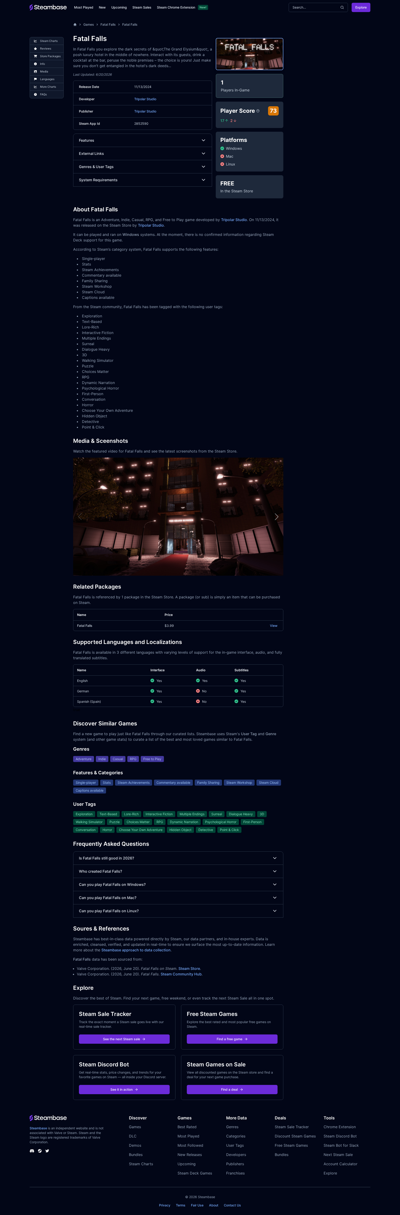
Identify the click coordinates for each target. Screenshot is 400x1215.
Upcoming (119, 7)
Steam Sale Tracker (292, 1126)
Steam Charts (141, 1164)
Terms (180, 1205)
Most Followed (190, 1145)
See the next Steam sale (121, 1039)
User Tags (235, 1145)
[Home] (75, 24)
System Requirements (98, 180)
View (274, 626)
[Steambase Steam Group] (40, 1151)
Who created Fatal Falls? (100, 871)
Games (88, 24)
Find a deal (229, 1089)
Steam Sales (141, 7)
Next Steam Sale (338, 1154)
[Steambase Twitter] (47, 1151)
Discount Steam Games (295, 1136)
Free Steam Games (291, 1145)
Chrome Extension (340, 1126)
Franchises (235, 1173)
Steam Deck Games (195, 1173)
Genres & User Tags (96, 166)
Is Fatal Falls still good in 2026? (106, 858)
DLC (133, 1136)
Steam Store (189, 968)
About (213, 1205)
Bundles (136, 1154)
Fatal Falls (108, 24)
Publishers (235, 1164)
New (102, 7)
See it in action (121, 1089)
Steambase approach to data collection (136, 950)
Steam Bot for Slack (341, 1145)
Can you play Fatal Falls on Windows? (112, 884)
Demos (135, 1145)
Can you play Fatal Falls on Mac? (107, 897)
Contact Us (232, 1205)
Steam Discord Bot (340, 1136)
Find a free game (229, 1039)
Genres (232, 1126)
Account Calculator (340, 1164)
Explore (361, 7)
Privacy (164, 1205)
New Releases (190, 1154)
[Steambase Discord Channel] (32, 1151)
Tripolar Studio (145, 99)
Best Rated (187, 1126)
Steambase (38, 1128)
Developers (236, 1154)
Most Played (83, 7)
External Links (91, 153)
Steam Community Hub (181, 974)
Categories (235, 1136)
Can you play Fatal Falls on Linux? (109, 911)
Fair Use (197, 1205)
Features (86, 140)
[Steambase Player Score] (257, 111)
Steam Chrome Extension (176, 7)
